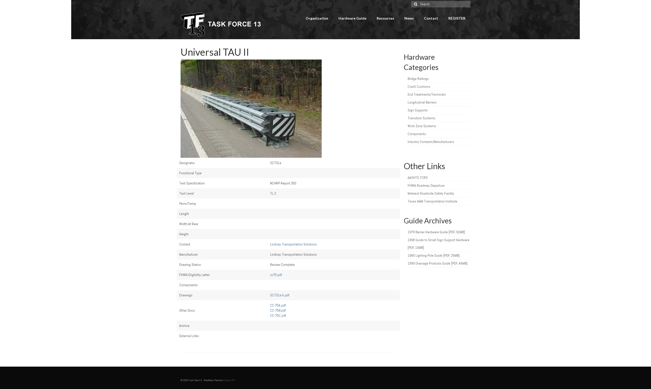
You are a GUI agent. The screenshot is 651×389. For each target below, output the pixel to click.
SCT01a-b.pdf (279, 295)
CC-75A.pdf (278, 305)
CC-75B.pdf (278, 310)
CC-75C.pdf (278, 315)
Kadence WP (229, 380)
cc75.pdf (276, 274)
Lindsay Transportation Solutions (293, 244)
